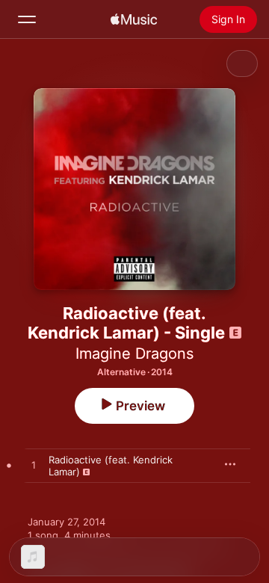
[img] (134, 19)
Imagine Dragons (134, 354)
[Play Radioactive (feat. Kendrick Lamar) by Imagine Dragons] (34, 465)
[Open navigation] (26, 19)
